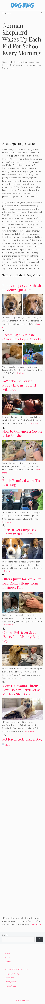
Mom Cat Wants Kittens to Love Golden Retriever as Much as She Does (22, 689)
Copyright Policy (12, 973)
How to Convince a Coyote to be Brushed (22, 433)
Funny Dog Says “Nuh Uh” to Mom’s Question (22, 287)
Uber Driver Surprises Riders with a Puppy (19, 531)
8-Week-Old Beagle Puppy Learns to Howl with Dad (19, 385)
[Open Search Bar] (42, 13)
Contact (8, 961)
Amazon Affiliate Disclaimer (16, 969)
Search (5, 935)
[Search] (39, 939)
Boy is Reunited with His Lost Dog (21, 482)
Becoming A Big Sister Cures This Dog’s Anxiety (21, 337)
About (7, 957)
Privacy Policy (11, 981)
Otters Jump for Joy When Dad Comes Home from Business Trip (21, 583)
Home (7, 953)
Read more (21, 373)
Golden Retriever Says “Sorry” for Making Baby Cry (21, 636)
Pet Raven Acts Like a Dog (22, 739)
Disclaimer (9, 977)
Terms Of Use (10, 986)
